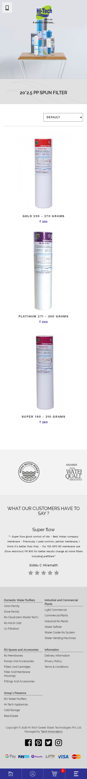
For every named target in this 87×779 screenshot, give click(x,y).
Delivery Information (57, 655)
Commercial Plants (56, 615)
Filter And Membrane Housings (17, 673)
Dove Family (11, 611)
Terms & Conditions (56, 666)
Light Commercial (56, 609)
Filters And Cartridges (17, 666)
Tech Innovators (51, 731)
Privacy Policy (53, 661)
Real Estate (11, 716)
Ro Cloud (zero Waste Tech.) (21, 617)
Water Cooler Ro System (60, 632)
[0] (54, 773)
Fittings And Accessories (19, 681)
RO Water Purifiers (15, 698)
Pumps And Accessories (19, 661)
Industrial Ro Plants (56, 621)
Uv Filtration (11, 628)
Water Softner (53, 626)
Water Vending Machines (60, 638)
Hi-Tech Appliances (16, 704)
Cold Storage (12, 710)
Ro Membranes (13, 655)
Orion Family (12, 606)
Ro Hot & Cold (12, 623)
